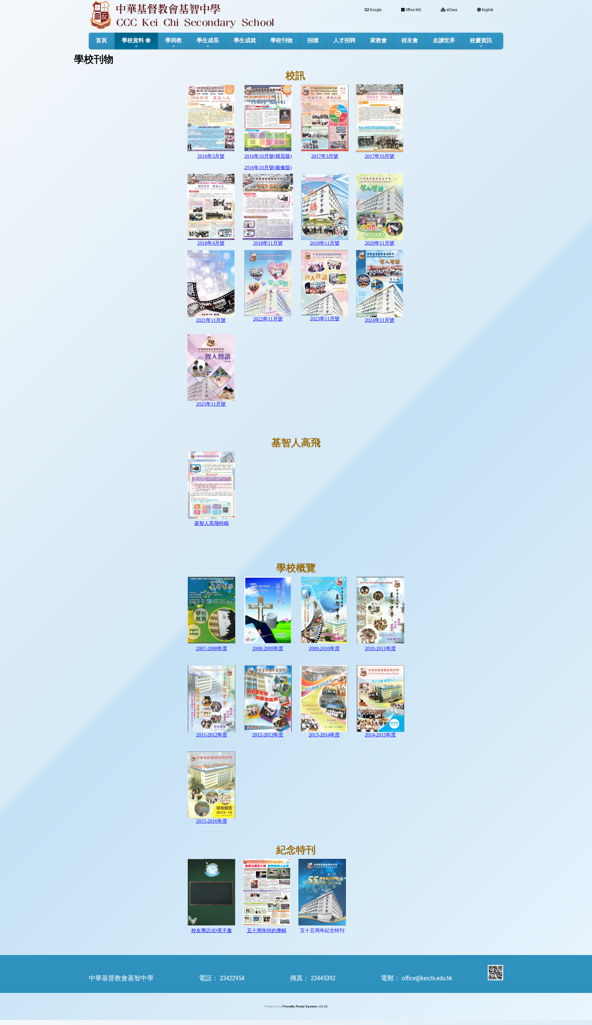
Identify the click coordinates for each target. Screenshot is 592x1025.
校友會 (409, 40)
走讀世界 (444, 40)
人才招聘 (344, 40)
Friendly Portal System (300, 1006)
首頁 (101, 40)
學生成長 (208, 40)
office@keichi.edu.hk (427, 978)
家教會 (378, 40)
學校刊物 (281, 40)
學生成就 (245, 40)
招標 (313, 40)
